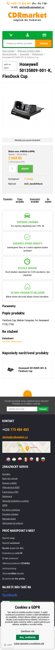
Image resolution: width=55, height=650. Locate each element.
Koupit (25, 168)
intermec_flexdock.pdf (12, 341)
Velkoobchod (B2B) (11, 487)
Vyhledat (44, 43)
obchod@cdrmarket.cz (31, 7)
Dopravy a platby (9, 483)
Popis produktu (20, 200)
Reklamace (7, 496)
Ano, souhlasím (27, 637)
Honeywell (24, 54)
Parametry (7, 199)
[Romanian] (26, 459)
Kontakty (6, 474)
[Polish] (20, 459)
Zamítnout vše (27, 631)
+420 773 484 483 (21, 3)
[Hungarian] (14, 459)
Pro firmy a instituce (11, 510)
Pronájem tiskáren (10, 514)
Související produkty (35, 200)
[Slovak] (31, 459)
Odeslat (43, 409)
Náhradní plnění (9, 518)
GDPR (4, 505)
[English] (8, 459)
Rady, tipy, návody (10, 478)
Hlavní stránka (8, 51)
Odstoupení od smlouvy (12, 523)
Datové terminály (9, 54)
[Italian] (37, 459)
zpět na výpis (7, 66)
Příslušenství (37, 54)
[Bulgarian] (43, 459)
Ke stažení (48, 200)
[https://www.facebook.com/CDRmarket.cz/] (10, 594)
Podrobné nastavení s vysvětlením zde (27, 643)
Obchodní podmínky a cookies (15, 501)
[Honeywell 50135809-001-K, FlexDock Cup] (27, 110)
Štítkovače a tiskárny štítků (28, 51)
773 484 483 (15, 430)
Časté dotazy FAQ (10, 492)
